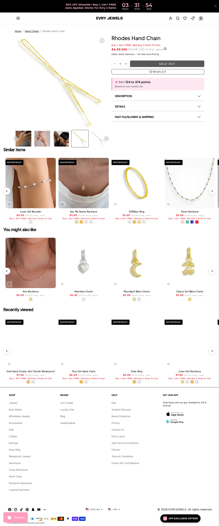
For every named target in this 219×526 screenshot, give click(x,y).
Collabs (13, 436)
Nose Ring (14, 449)
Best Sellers (15, 409)
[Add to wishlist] (9, 204)
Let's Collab (66, 402)
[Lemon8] (45, 509)
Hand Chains (32, 31)
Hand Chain (15, 476)
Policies (116, 449)
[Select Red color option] (197, 222)
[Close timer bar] (215, 6)
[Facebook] (10, 509)
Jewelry (13, 402)
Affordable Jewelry (19, 416)
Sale (11, 429)
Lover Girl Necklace (190, 371)
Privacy (116, 422)
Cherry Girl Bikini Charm (189, 291)
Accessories (15, 422)
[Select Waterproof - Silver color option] (91, 222)
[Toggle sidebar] (193, 18)
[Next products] (212, 191)
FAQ (114, 402)
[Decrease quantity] (114, 64)
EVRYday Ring (136, 211)
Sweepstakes (67, 422)
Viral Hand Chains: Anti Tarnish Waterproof (31, 371)
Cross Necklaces (18, 469)
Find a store (118, 436)
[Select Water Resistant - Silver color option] (31, 222)
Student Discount (121, 409)
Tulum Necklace (190, 211)
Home (18, 31)
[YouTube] (39, 509)
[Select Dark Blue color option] (192, 222)
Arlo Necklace (30, 291)
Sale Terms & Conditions (125, 443)
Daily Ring (136, 371)
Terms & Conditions (122, 456)
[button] (18, 18)
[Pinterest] (27, 509)
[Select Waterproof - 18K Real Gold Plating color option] (81, 222)
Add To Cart (45, 204)
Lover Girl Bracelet (30, 211)
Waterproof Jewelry (20, 456)
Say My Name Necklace (83, 211)
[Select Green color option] (187, 222)
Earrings (13, 443)
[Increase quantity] (125, 64)
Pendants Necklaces (20, 483)
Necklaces (15, 463)
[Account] (171, 18)
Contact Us (118, 429)
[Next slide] (106, 138)
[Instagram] (15, 509)
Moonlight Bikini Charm (137, 291)
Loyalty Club (67, 409)
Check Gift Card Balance (125, 463)
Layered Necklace (19, 489)
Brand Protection (121, 416)
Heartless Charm (83, 291)
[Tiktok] (21, 509)
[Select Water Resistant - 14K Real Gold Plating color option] (76, 222)
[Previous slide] (15, 138)
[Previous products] (6, 191)
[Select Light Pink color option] (183, 222)
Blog (62, 416)
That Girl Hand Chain (83, 371)
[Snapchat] (33, 509)
